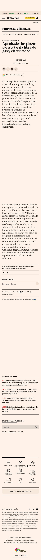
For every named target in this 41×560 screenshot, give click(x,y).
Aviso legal (18, 537)
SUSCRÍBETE (30, 18)
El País (36, 22)
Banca (5, 34)
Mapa (14, 542)
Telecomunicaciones (15, 34)
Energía (13, 284)
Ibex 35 (5, 13)
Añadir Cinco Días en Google (14, 75)
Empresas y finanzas (16, 28)
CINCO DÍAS (20, 60)
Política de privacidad (28, 540)
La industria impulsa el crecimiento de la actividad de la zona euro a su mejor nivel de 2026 (20, 409)
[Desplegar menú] (3, 18)
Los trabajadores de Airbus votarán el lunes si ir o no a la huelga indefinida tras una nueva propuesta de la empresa (20, 383)
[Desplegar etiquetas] (37, 283)
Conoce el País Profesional (20, 491)
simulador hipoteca (20, 465)
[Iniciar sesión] (37, 18)
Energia (26, 34)
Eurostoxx (12, 432)
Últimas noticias (9, 376)
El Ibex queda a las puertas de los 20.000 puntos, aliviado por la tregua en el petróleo (19, 400)
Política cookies (26, 537)
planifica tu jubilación (8, 474)
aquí (34, 299)
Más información (7, 294)
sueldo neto (32, 465)
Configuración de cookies (13, 540)
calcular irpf (8, 465)
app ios (20, 482)
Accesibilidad (8, 542)
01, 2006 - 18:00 (20, 63)
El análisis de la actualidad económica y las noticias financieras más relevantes (18, 267)
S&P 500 (20, 13)
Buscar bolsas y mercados (13, 421)
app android (32, 482)
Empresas (5, 284)
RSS (18, 542)
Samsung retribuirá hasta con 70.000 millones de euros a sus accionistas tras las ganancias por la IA (19, 391)
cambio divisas (20, 473)
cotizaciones (8, 482)
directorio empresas (32, 474)
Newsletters (23, 542)
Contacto (11, 537)
